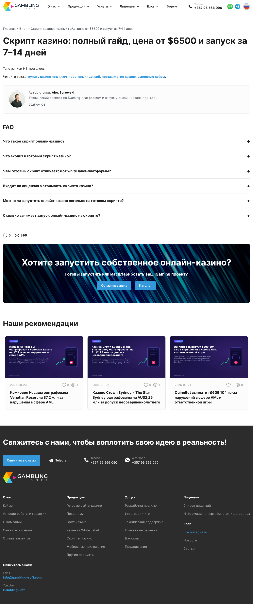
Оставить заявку (114, 285)
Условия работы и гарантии (24, 514)
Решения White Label (83, 530)
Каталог (145, 285)
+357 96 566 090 (104, 462)
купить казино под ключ (47, 77)
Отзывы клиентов (17, 538)
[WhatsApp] (127, 460)
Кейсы (8, 505)
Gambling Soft (14, 590)
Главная (9, 29)
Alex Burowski (63, 92)
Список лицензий (197, 505)
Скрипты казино (79, 538)
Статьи (189, 549)
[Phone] (86, 460)
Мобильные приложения (86, 547)
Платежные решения (141, 530)
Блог (23, 29)
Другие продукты (80, 555)
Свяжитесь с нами (21, 460)
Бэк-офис (132, 538)
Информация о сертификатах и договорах (216, 514)
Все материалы (195, 532)
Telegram (62, 460)
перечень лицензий (84, 77)
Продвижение (136, 547)
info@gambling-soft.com (22, 577)
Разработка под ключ (142, 505)
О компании (12, 522)
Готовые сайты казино (84, 505)
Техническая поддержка (144, 522)
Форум (171, 6)
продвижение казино (119, 77)
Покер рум (75, 514)
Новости (190, 540)
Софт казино (77, 522)
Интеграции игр (137, 514)
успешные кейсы (151, 77)
